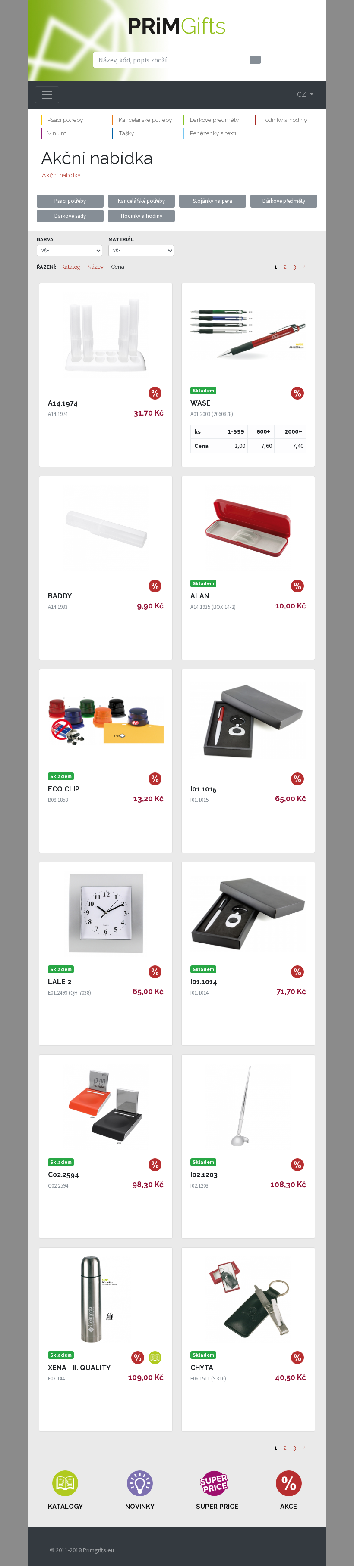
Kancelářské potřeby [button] (141, 200)
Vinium (56, 133)
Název (95, 267)
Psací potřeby (65, 119)
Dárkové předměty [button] (283, 200)
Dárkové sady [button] (70, 215)
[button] (65, 1491)
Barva (45, 239)
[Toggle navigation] (47, 94)
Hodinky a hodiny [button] (141, 215)
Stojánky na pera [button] (212, 200)
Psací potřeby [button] (70, 200)
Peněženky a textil (213, 133)
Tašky (126, 133)
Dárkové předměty (214, 119)
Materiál (121, 239)
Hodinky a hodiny (284, 119)
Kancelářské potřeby (145, 119)
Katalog (71, 267)
